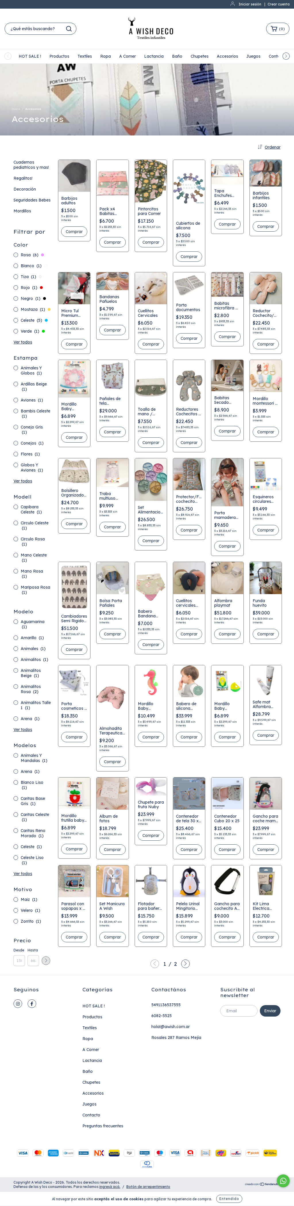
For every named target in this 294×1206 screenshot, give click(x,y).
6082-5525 (161, 1015)
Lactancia (154, 56)
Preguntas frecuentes (102, 1126)
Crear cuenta (279, 4)
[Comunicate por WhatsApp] (283, 1180)
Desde (18, 950)
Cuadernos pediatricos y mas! (31, 165)
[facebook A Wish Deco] (32, 1003)
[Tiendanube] (263, 1185)
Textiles (85, 56)
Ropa (105, 56)
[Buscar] (69, 29)
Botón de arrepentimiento (148, 1186)
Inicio (15, 109)
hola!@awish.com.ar (170, 1026)
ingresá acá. (109, 1186)
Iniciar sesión (250, 4)
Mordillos (22, 211)
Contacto (91, 1115)
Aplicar (46, 960)
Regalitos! (22, 178)
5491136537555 (166, 1004)
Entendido (229, 1199)
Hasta (33, 950)
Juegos (253, 56)
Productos (59, 56)
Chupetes (199, 56)
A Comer (127, 56)
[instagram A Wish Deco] (17, 1003)
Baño (177, 56)
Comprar (74, 231)
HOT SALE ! (30, 56)
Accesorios (227, 56)
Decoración (24, 189)
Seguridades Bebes (32, 200)
